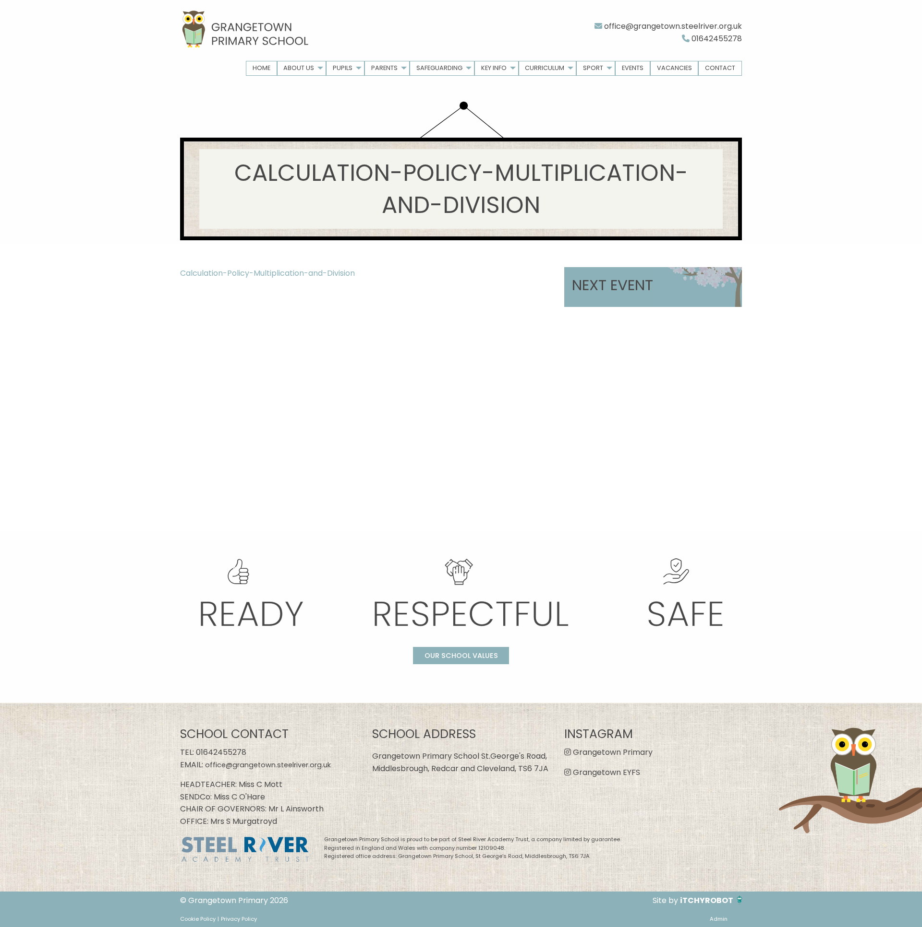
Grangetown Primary (612, 752)
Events (632, 68)
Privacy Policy (239, 919)
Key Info (494, 68)
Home (261, 68)
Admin (719, 919)
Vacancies (674, 68)
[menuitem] (261, 68)
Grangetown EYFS (605, 772)
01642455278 (716, 38)
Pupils (342, 68)
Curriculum (544, 68)
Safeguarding (439, 68)
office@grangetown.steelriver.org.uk (672, 26)
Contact (720, 68)
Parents (384, 68)
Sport (593, 68)
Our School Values (461, 655)
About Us (298, 68)
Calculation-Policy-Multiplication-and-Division (267, 273)
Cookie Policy (198, 919)
